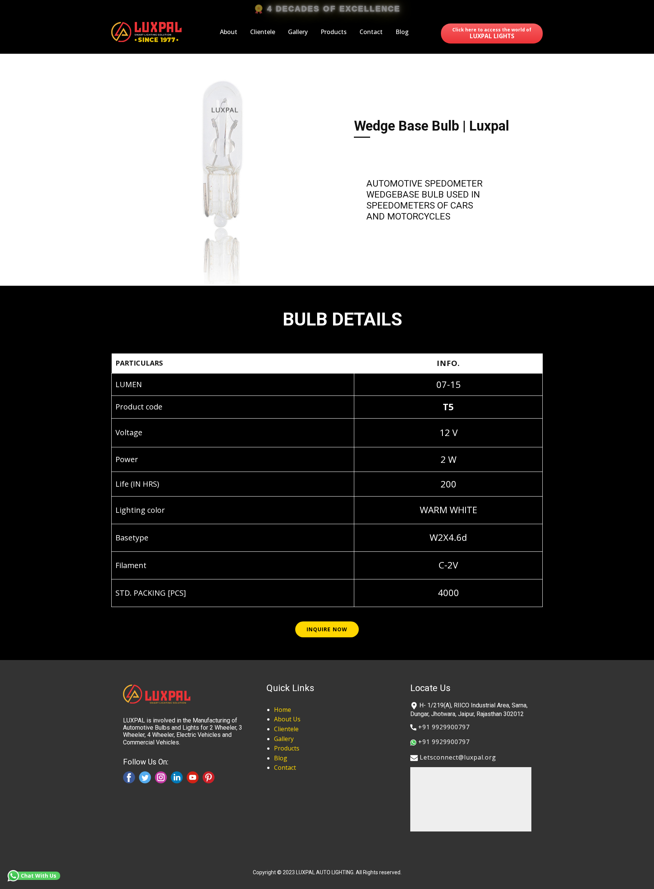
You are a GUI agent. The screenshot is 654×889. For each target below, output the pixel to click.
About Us (287, 719)
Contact (371, 32)
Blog (402, 32)
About (228, 32)
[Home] (147, 32)
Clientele (262, 32)
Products (334, 32)
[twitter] (145, 777)
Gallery (298, 32)
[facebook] (129, 777)
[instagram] (161, 777)
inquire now (327, 629)
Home (282, 709)
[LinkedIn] (177, 777)
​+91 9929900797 (443, 727)
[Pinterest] (208, 777)
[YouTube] (193, 777)
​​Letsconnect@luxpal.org (457, 757)
